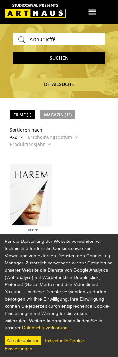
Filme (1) (22, 114)
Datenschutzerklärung (45, 327)
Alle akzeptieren (23, 340)
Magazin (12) (58, 114)
